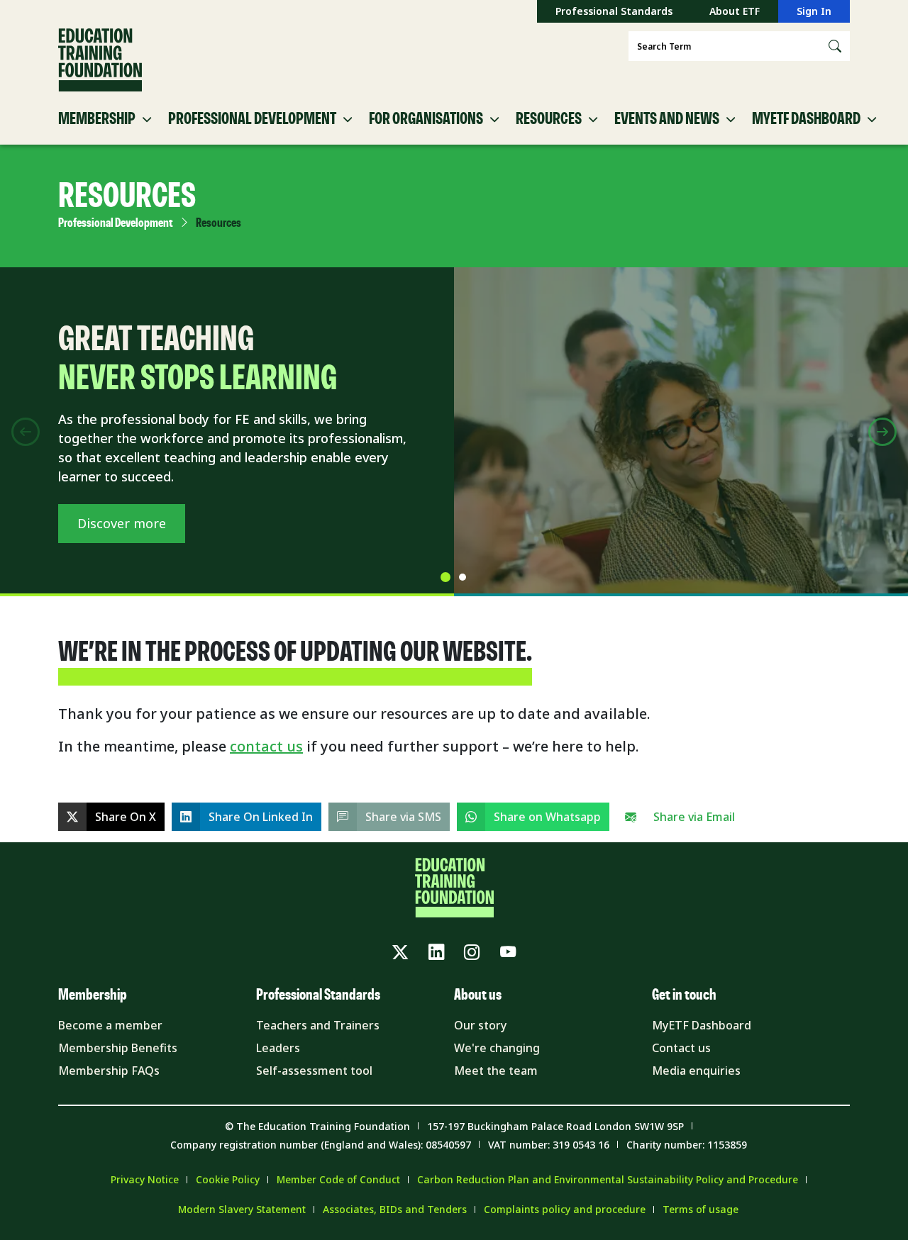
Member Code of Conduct (338, 1179)
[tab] (445, 577)
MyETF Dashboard (701, 1025)
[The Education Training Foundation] (100, 60)
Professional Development (115, 223)
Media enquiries (696, 1070)
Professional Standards (613, 11)
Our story (480, 1025)
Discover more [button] (121, 523)
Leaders (278, 1048)
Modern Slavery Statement (242, 1209)
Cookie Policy (228, 1179)
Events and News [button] (666, 119)
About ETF (734, 11)
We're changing (497, 1048)
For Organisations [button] (426, 119)
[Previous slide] (25, 432)
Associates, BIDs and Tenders (395, 1209)
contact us (266, 746)
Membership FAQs (109, 1070)
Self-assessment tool (314, 1070)
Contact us (681, 1048)
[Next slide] (882, 432)
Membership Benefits (117, 1048)
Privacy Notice (145, 1179)
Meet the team (496, 1070)
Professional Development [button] (252, 119)
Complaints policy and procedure (565, 1209)
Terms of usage (700, 1209)
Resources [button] (549, 119)
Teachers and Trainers (318, 1025)
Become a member (110, 1025)
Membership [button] (96, 119)
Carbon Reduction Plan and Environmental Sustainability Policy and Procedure (607, 1179)
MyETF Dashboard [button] (806, 119)
